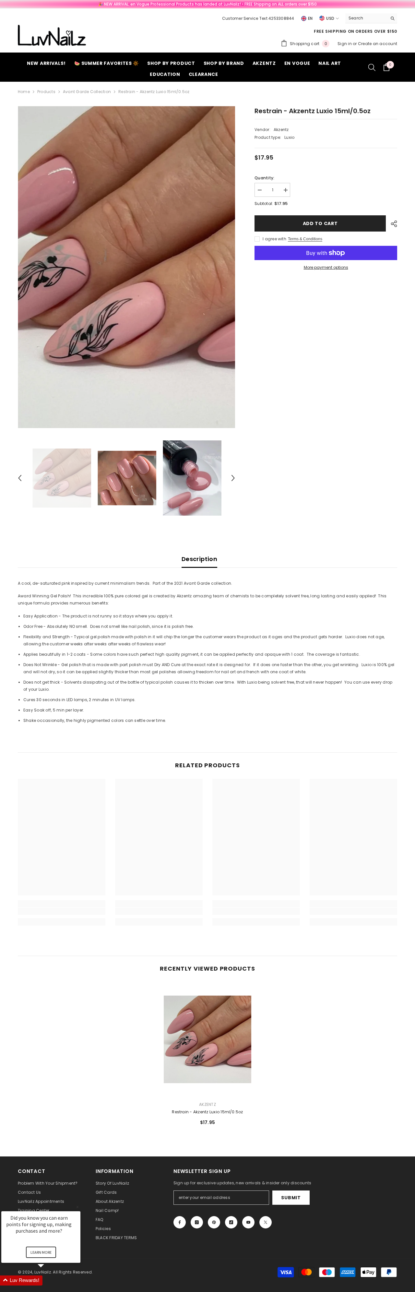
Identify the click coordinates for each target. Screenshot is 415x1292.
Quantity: (264, 178)
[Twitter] (265, 1222)
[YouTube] (248, 1222)
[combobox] (366, 18)
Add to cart (321, 223)
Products (46, 91)
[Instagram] (197, 1222)
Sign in (345, 43)
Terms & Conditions (305, 239)
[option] (126, 267)
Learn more (41, 1252)
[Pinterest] (214, 1222)
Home (24, 91)
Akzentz (281, 129)
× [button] (77, 1207)
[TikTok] (231, 1222)
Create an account (377, 43)
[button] (20, 478)
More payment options (326, 267)
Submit (291, 1197)
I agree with (274, 239)
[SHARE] (391, 224)
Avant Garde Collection (87, 91)
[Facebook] (179, 1222)
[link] (61, 911)
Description (199, 559)
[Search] (371, 18)
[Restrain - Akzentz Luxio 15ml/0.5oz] (207, 1039)
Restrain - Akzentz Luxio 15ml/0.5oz (207, 1112)
